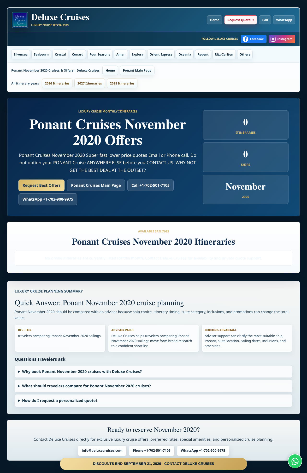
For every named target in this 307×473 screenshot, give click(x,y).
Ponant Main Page (137, 70)
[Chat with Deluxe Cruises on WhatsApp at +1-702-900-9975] (295, 461)
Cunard (77, 54)
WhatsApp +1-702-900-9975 (48, 199)
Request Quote (238, 20)
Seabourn (41, 54)
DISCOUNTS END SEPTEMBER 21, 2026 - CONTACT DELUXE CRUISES (153, 464)
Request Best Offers (41, 185)
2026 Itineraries (57, 83)
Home (214, 20)
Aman (120, 54)
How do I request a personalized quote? (59, 400)
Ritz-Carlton (224, 54)
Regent (202, 54)
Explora (137, 54)
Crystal (60, 54)
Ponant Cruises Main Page (96, 185)
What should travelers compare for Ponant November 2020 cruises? (86, 386)
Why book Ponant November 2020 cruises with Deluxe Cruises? (82, 371)
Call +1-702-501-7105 (150, 185)
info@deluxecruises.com (102, 450)
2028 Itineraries (122, 83)
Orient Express (161, 54)
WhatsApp (284, 20)
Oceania (184, 54)
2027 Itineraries (89, 83)
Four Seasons (100, 54)
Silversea (21, 54)
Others (245, 54)
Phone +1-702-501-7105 (152, 450)
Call (265, 20)
